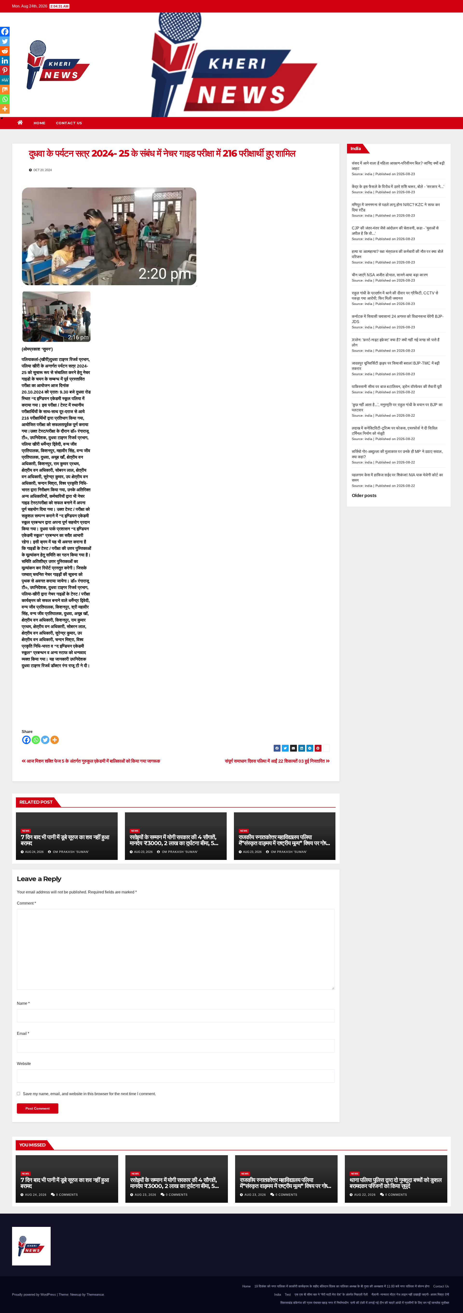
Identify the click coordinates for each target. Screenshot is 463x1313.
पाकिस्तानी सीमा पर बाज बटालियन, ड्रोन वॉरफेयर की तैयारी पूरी (397, 387)
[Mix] (5, 89)
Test (288, 1294)
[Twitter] (45, 740)
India (277, 1294)
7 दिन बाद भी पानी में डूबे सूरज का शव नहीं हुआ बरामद (65, 840)
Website (24, 1064)
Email (23, 1033)
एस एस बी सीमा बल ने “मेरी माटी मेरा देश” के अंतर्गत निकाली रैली (331, 1294)
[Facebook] (26, 740)
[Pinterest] (5, 70)
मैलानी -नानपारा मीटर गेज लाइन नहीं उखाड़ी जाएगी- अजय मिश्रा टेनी (410, 1294)
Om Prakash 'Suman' (70, 852)
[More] (54, 740)
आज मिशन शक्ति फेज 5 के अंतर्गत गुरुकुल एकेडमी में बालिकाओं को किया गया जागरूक (93, 761)
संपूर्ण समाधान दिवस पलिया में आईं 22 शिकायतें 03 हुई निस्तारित (275, 761)
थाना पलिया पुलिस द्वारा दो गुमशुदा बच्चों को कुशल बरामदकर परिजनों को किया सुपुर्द (396, 1182)
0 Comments (67, 1194)
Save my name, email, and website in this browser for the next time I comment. (89, 1094)
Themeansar (95, 1294)
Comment (26, 903)
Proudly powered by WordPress (34, 1294)
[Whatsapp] (36, 740)
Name (23, 1003)
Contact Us (69, 123)
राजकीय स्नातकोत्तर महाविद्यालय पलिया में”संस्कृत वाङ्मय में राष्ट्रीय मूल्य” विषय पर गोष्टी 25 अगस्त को (284, 843)
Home (39, 123)
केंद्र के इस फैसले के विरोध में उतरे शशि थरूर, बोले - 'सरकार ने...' (398, 187)
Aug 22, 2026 (365, 1194)
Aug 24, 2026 (36, 1194)
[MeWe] (5, 80)
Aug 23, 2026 (145, 1194)
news (25, 830)
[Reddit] (5, 51)
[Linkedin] (5, 60)
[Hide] (2, 118)
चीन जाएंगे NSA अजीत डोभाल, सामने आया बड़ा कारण (390, 275)
